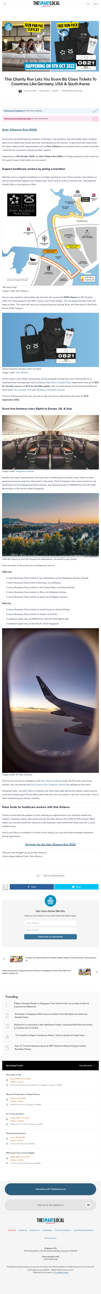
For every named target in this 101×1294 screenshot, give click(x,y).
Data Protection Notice (83, 1230)
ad (38, 876)
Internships (47, 1230)
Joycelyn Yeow (30, 91)
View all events (85, 1065)
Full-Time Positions (63, 1230)
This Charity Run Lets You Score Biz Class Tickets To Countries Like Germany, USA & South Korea (51, 81)
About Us (23, 1230)
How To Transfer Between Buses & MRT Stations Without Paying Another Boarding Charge (50, 1047)
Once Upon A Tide (13, 1075)
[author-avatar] (20, 92)
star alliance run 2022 (53, 876)
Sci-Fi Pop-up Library (15, 1114)
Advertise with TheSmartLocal (50, 1189)
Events (55, 91)
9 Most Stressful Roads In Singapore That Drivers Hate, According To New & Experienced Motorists (51, 1005)
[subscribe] (88, 1205)
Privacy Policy (50, 1238)
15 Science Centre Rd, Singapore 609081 (25, 1163)
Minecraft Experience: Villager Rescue (23, 1094)
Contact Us (34, 1230)
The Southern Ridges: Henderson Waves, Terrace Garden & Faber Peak (49, 1035)
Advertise (12, 1230)
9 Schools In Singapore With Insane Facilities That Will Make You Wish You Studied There (51, 1015)
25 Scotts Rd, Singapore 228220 (22, 1144)
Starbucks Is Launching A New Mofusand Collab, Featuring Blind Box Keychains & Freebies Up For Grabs (53, 1026)
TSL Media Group (61, 1272)
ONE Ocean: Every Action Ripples (20, 1153)
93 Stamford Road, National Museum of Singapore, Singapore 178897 (36, 1085)
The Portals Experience (16, 1133)
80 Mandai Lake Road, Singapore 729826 (25, 1105)
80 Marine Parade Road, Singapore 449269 (26, 1124)
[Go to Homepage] (46, 4)
